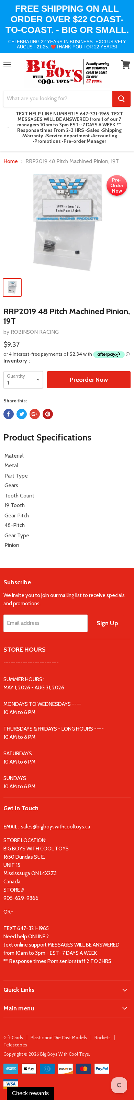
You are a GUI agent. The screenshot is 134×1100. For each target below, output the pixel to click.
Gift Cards (13, 1037)
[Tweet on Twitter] (21, 414)
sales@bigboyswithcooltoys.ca (55, 827)
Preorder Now (89, 379)
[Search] (121, 99)
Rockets (102, 1037)
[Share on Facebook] (8, 414)
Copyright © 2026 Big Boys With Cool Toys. (46, 1054)
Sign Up (107, 623)
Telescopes (15, 1044)
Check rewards (30, 1093)
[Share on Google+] (35, 414)
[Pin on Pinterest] (48, 414)
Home (10, 161)
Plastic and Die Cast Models (59, 1037)
